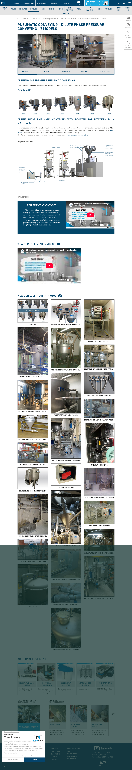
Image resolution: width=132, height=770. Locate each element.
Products (17, 3)
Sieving (60, 9)
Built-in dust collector (66, 684)
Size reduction (69, 9)
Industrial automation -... (46, 684)
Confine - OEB (127, 9)
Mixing (51, 9)
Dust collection (89, 9)
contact (78, 4)
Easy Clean (119, 9)
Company (67, 3)
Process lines (29, 3)
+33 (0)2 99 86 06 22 (97, 2)
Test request (29, 720)
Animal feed (55, 724)
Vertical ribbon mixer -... (85, 684)
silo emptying (72, 135)
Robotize (66, 13)
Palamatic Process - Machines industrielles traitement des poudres (3, 2)
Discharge (23, 9)
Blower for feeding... (97, 726)
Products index (72, 753)
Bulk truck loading (75, 726)
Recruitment (71, 758)
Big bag (99, 9)
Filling (13, 9)
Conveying (33, 9)
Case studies (41, 3)
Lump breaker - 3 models (105, 684)
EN (128, 2)
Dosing (43, 9)
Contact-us (5, 9)
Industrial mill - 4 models (26, 684)
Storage (79, 9)
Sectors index (72, 756)
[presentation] (44, 714)
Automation (109, 9)
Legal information (73, 748)
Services (54, 3)
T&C (68, 751)
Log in (120, 3)
